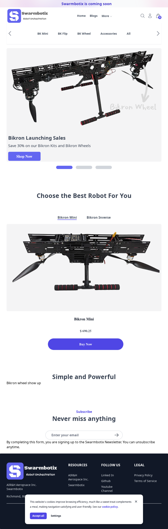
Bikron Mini (67, 217)
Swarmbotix (76, 485)
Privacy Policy (143, 475)
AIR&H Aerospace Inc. (78, 477)
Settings (56, 516)
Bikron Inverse (99, 217)
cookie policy (110, 506)
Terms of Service (145, 481)
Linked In (107, 475)
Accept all (38, 516)
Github (106, 481)
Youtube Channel (107, 489)
